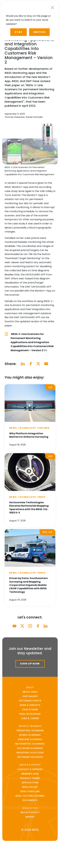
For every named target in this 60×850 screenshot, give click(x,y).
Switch (39, 32)
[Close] (52, 8)
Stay (18, 32)
